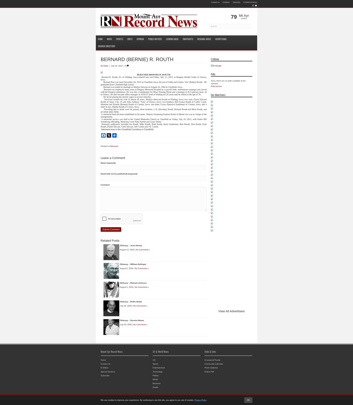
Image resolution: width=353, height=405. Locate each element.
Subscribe (236, 2)
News (109, 39)
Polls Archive (216, 86)
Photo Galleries (211, 368)
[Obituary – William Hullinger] (111, 271)
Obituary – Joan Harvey (131, 245)
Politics (156, 375)
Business (157, 383)
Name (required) (108, 163)
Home (100, 39)
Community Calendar (213, 364)
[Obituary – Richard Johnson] (111, 289)
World (155, 379)
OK (248, 400)
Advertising (221, 39)
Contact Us (215, 2)
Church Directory (106, 46)
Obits (129, 39)
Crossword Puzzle (212, 360)
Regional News (204, 39)
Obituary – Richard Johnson (133, 283)
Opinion (140, 39)
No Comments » (143, 250)
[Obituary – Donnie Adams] (111, 327)
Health (155, 387)
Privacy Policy (201, 400)
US (154, 360)
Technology (158, 372)
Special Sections (108, 372)
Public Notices (155, 39)
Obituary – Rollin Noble (131, 302)
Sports (119, 39)
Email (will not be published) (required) (119, 174)
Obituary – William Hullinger (133, 264)
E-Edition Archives (250, 2)
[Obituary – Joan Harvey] (111, 252)
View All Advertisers (231, 311)
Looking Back (172, 39)
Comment (105, 185)
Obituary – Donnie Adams (132, 320)
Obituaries (113, 146)
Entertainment (159, 368)
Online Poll (209, 372)
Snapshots (188, 39)
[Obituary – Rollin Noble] (111, 308)
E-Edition (226, 2)
